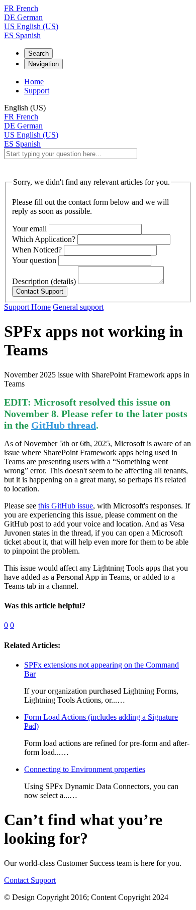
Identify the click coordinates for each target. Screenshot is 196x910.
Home (34, 81)
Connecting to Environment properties (84, 769)
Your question (34, 260)
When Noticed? (37, 249)
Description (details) (44, 281)
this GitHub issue (65, 505)
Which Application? (43, 239)
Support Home (27, 307)
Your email (29, 228)
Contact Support (30, 880)
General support (78, 307)
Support (36, 90)
